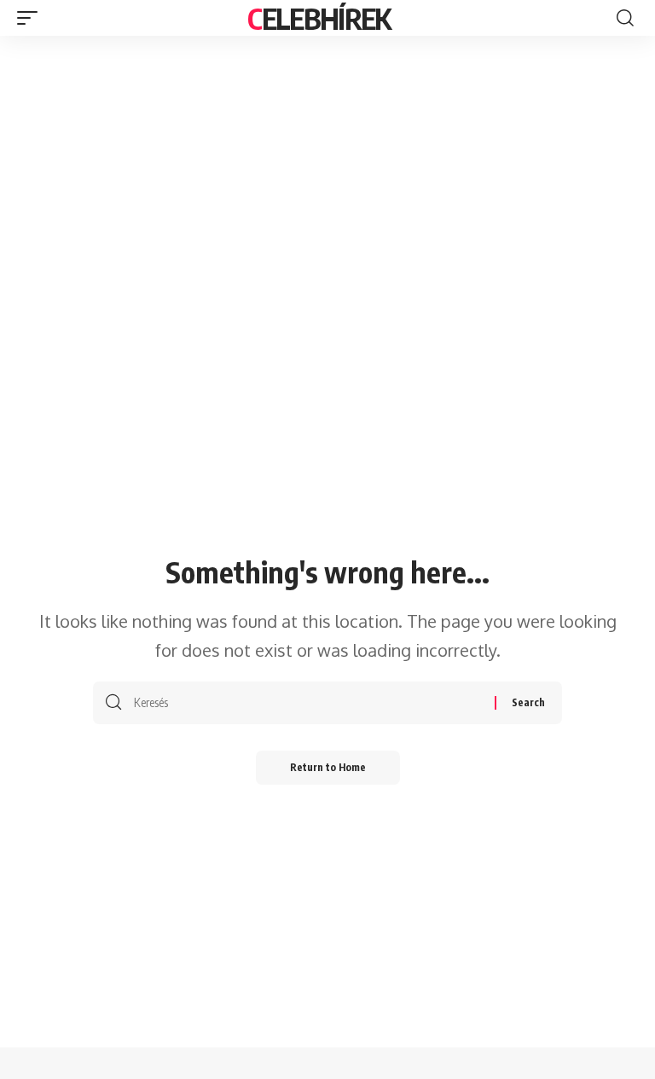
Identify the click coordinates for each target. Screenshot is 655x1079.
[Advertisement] (327, 163)
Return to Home (328, 767)
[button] (31, 18)
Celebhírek (318, 18)
